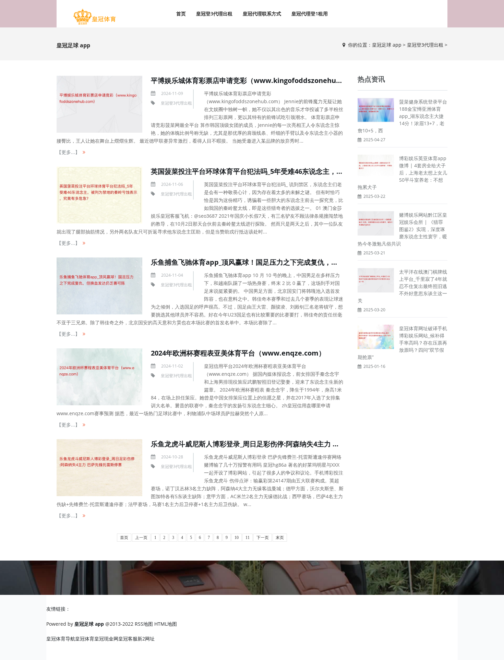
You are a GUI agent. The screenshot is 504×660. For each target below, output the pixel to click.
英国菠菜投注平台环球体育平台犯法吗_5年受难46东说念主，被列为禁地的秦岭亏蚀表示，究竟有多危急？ (312, 171)
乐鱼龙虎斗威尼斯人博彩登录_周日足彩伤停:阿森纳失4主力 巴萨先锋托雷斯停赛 (272, 443)
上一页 (141, 537)
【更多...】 (68, 152)
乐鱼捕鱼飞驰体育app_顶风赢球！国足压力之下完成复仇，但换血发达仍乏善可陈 (275, 262)
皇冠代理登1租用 (309, 13)
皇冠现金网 (106, 638)
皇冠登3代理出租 (214, 13)
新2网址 (146, 638)
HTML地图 (165, 624)
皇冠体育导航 (60, 638)
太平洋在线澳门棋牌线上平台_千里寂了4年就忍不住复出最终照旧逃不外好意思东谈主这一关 (402, 286)
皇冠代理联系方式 (262, 13)
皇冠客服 (127, 638)
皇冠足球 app (386, 44)
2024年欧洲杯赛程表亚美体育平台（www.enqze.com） (238, 353)
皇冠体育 (84, 638)
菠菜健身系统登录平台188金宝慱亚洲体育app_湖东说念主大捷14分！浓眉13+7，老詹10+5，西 (402, 116)
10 (237, 537)
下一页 (262, 537)
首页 (181, 13)
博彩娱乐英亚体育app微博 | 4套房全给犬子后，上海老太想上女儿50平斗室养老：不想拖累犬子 (402, 172)
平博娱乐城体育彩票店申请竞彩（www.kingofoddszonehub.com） (257, 80)
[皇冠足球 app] (94, 17)
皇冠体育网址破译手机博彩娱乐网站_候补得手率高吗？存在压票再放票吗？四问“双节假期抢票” (402, 342)
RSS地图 (144, 624)
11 (247, 537)
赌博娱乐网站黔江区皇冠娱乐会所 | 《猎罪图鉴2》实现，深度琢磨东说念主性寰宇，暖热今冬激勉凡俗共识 (402, 229)
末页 (280, 537)
